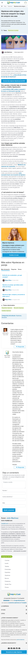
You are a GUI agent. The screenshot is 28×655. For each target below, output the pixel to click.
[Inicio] (1, 6)
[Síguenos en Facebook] (9, 648)
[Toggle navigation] (2, 2)
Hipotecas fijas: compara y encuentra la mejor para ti (13, 295)
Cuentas (7, 560)
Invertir (6, 563)
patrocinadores (20, 639)
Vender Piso (8, 584)
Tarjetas (7, 566)
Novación (4, 317)
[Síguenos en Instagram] (14, 648)
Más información (5, 269)
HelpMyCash (4, 523)
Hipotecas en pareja (13, 30)
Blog (5, 6)
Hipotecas (10, 6)
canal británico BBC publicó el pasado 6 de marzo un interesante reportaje (13, 90)
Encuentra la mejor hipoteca (14, 652)
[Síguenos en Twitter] (11, 648)
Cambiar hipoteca (6, 310)
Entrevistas (8, 569)
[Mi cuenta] (25, 2)
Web (3, 503)
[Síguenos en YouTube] (17, 648)
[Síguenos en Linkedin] (19, 648)
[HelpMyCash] (13, 3)
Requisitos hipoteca (7, 308)
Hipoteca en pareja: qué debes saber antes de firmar (12, 285)
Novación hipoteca (19, 308)
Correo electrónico (7, 496)
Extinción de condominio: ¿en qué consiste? (12, 276)
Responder (21, 346)
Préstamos (7, 581)
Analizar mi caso (14, 255)
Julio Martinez (12, 518)
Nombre (4, 490)
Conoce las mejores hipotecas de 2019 (14, 81)
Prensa (19, 269)
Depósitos (7, 572)
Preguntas (13, 269)
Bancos (7, 578)
